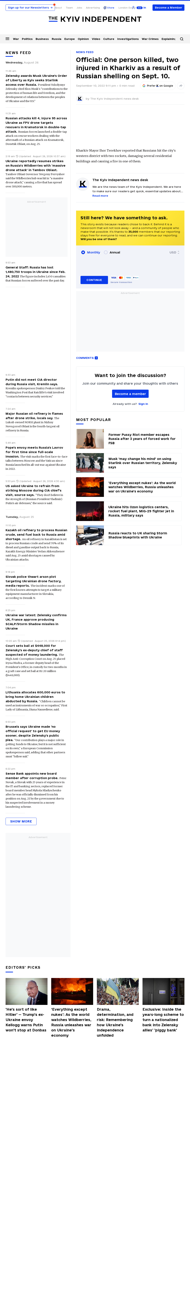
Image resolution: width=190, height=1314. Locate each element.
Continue (94, 279)
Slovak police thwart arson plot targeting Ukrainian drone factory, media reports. (33, 581)
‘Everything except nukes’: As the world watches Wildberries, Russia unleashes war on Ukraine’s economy (71, 1022)
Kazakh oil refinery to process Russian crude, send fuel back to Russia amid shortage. (36, 534)
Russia (56, 38)
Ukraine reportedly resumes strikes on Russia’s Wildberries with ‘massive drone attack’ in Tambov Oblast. (35, 165)
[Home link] (95, 19)
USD (173, 252)
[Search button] (181, 39)
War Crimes (150, 38)
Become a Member (168, 7)
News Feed (85, 52)
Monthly (93, 252)
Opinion (83, 38)
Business (42, 38)
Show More (21, 821)
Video (96, 38)
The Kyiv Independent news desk (114, 98)
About (58, 7)
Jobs (79, 7)
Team (69, 7)
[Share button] (180, 85)
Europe (69, 38)
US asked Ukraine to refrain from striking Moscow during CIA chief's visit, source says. (33, 490)
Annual (115, 252)
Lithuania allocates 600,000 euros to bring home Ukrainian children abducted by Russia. (35, 697)
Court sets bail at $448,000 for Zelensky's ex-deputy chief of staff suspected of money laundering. (34, 650)
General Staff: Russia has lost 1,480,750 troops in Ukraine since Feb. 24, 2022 (35, 272)
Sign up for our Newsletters (30, 7)
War (16, 38)
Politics (27, 38)
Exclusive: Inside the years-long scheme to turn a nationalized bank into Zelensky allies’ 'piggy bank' (163, 1019)
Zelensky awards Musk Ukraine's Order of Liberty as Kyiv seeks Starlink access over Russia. (36, 80)
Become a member (130, 394)
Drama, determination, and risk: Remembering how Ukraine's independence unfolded (115, 1022)
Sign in (143, 403)
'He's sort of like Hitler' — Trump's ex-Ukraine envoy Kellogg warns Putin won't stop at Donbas (26, 1019)
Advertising (93, 7)
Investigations (128, 38)
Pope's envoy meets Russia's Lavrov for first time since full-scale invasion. (34, 452)
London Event (127, 7)
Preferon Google (160, 85)
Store (110, 7)
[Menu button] (7, 38)
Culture (108, 38)
